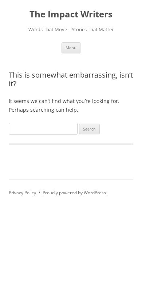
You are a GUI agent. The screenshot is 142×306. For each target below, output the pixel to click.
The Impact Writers (71, 14)
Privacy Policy (22, 193)
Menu (71, 47)
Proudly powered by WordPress (74, 193)
